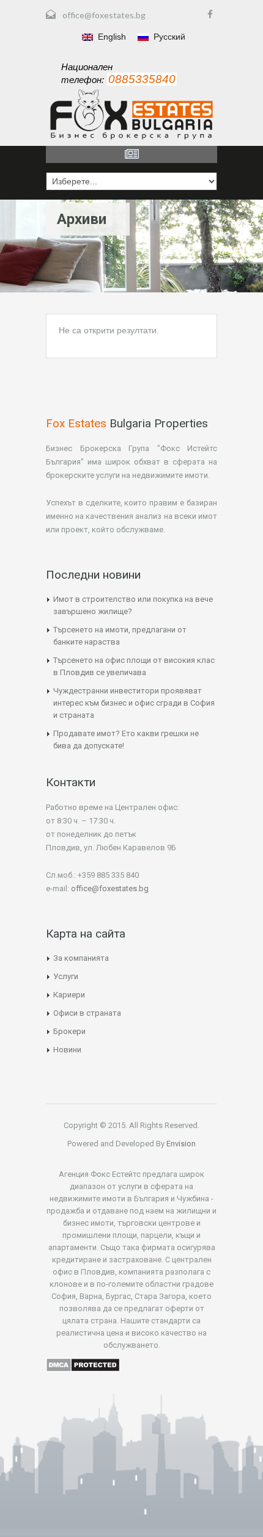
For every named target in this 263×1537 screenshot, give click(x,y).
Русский (168, 37)
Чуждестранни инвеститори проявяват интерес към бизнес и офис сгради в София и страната (134, 703)
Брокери (69, 1031)
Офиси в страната (87, 1013)
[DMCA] (83, 1364)
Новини (67, 1049)
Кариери (69, 994)
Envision (180, 1143)
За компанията (81, 958)
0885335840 (142, 79)
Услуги (65, 976)
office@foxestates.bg (104, 15)
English (110, 37)
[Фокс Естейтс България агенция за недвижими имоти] (131, 114)
